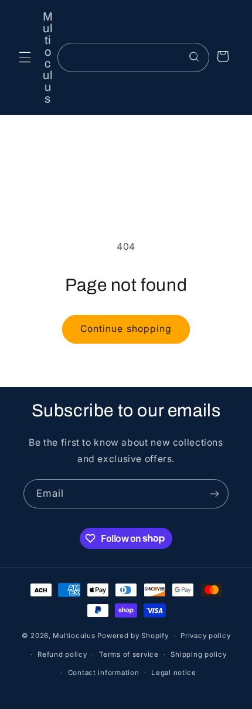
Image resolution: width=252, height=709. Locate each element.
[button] (24, 57)
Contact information (103, 673)
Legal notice (173, 673)
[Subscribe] (214, 493)
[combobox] (133, 57)
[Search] (194, 56)
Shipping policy (198, 654)
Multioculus (74, 636)
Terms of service (129, 654)
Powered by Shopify (132, 636)
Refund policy (62, 654)
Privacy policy (205, 636)
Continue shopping (126, 328)
